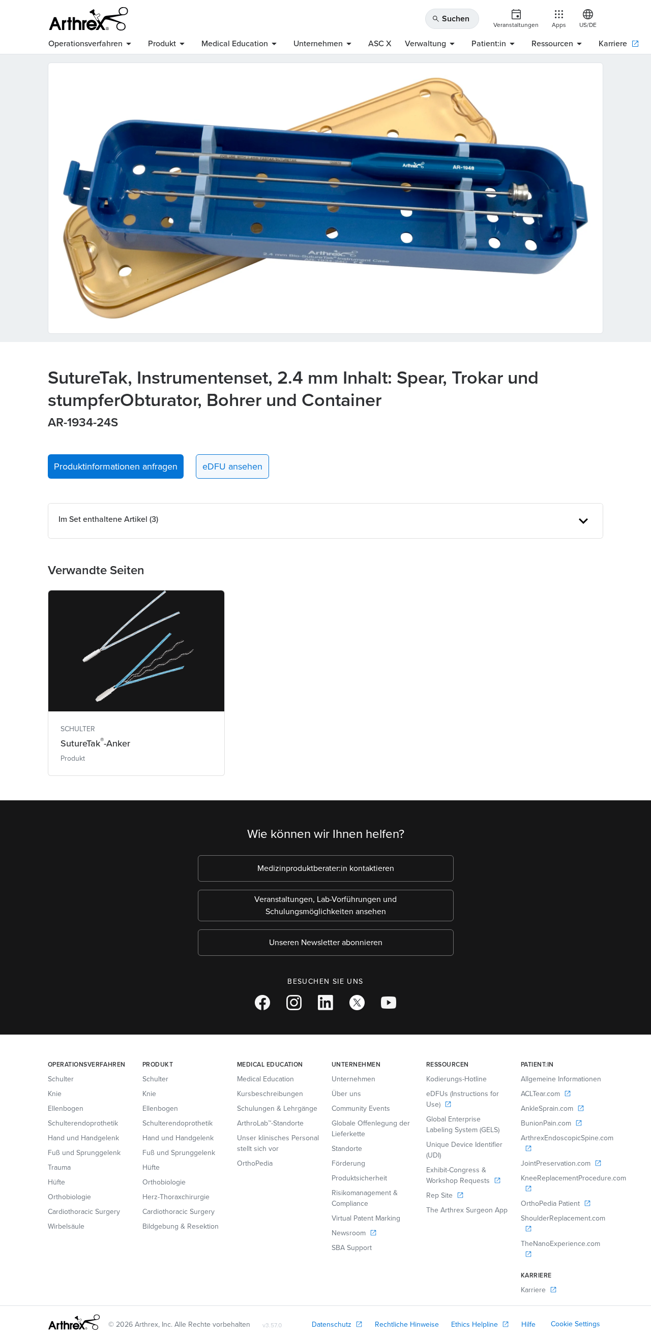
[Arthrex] (88, 18)
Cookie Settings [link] (575, 1324)
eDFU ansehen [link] (232, 466)
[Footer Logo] (74, 1322)
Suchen (450, 18)
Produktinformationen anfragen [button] (115, 466)
